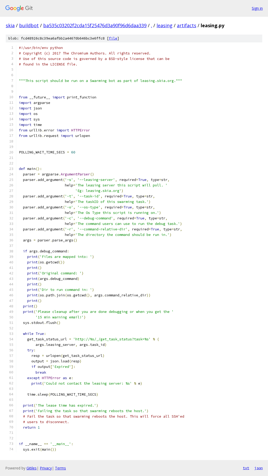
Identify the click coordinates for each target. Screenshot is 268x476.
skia (10, 25)
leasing (164, 25)
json (258, 468)
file (113, 38)
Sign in (257, 8)
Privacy (46, 468)
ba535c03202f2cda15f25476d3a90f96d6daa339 (95, 25)
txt (246, 468)
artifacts (186, 25)
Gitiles (31, 468)
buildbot (29, 25)
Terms (60, 468)
